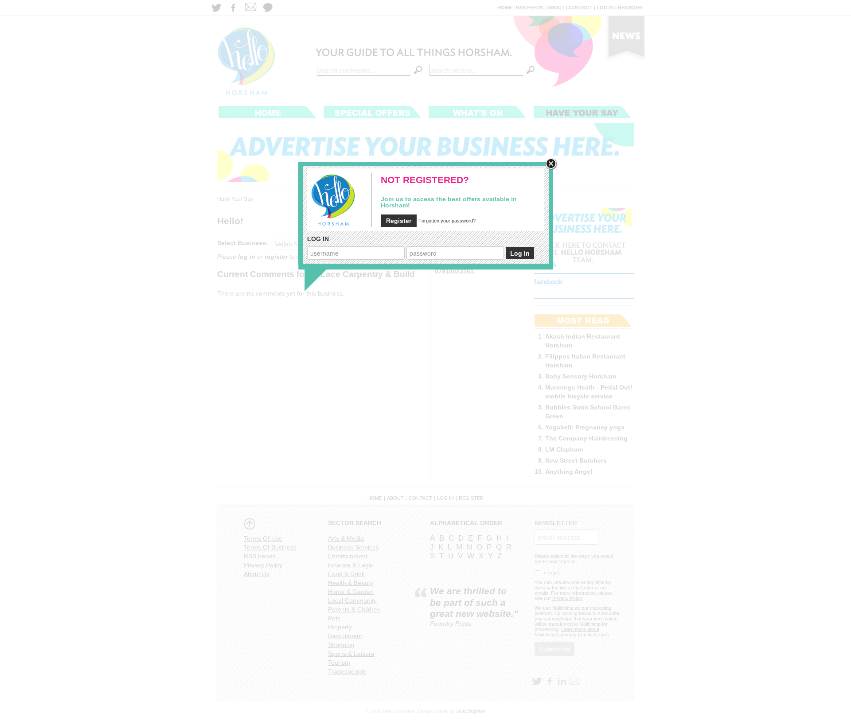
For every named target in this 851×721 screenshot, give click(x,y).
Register (398, 220)
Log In (520, 253)
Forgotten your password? (447, 220)
